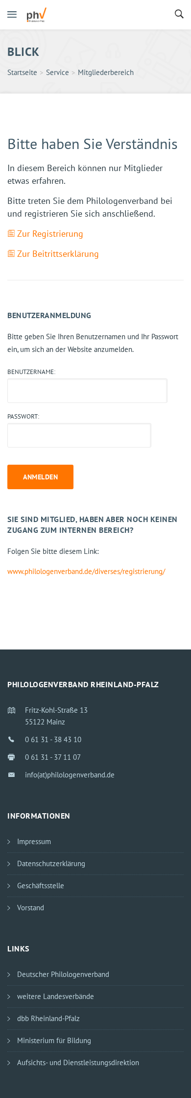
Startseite (22, 72)
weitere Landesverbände (55, 996)
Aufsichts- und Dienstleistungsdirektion (78, 1062)
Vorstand (30, 907)
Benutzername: (31, 372)
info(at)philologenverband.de (70, 774)
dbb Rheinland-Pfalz (48, 1018)
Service (57, 72)
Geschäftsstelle (40, 885)
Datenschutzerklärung (51, 863)
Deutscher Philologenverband (63, 974)
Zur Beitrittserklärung (58, 253)
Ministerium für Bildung (54, 1040)
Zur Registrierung (50, 233)
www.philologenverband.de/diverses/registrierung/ (86, 571)
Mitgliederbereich (106, 72)
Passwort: (23, 416)
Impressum (34, 841)
